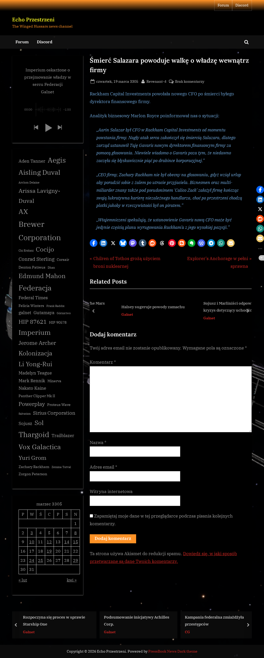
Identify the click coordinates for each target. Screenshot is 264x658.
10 (31, 541)
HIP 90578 (58, 322)
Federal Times (33, 298)
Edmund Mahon (42, 276)
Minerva (54, 381)
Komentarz (103, 362)
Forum (223, 5)
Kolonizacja (35, 353)
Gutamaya (44, 312)
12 (49, 541)
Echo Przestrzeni (33, 19)
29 (75, 560)
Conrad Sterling (36, 259)
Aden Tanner (32, 161)
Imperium (35, 332)
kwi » (72, 579)
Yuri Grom (32, 457)
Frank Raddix (55, 306)
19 (49, 551)
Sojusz (25, 423)
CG (187, 631)
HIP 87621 (33, 321)
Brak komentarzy (189, 82)
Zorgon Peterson (33, 474)
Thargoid (34, 434)
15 (75, 541)
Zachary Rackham (34, 466)
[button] (93, 243)
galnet (25, 312)
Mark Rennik (32, 381)
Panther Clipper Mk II (37, 396)
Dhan (51, 267)
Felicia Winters (31, 305)
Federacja (35, 288)
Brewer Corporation (40, 230)
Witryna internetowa (111, 491)
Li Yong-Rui (35, 364)
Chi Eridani (26, 250)
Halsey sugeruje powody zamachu (135, 306)
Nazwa (98, 442)
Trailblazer (63, 435)
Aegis (57, 160)
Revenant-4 (156, 81)
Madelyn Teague (35, 373)
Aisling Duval (39, 172)
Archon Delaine (29, 182)
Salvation (25, 413)
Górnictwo (64, 313)
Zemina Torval (61, 467)
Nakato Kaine (32, 388)
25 (40, 560)
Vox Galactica (40, 446)
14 (66, 541)
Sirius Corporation (54, 413)
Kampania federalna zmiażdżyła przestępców (214, 620)
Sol (39, 423)
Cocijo (45, 249)
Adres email (103, 467)
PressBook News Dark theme (172, 651)
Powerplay (32, 404)
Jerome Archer (37, 342)
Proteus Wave (59, 404)
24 (31, 560)
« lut (23, 579)
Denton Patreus (32, 267)
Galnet (109, 314)
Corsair (63, 259)
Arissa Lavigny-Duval (39, 195)
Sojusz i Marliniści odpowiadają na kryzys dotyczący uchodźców (217, 307)
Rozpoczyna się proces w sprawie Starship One (54, 620)
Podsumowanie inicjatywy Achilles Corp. (136, 620)
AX (23, 211)
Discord (242, 5)
